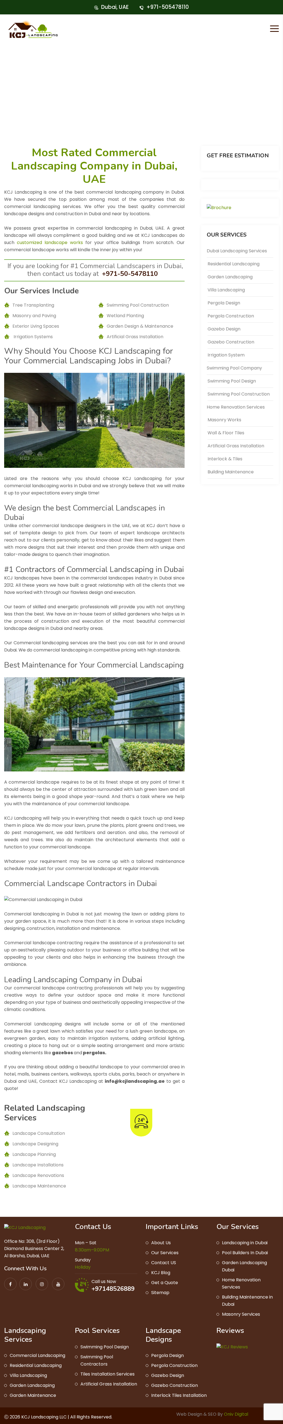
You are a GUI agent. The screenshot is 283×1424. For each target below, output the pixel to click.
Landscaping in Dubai (245, 1243)
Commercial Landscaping (37, 1355)
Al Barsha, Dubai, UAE (26, 1256)
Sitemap (160, 1292)
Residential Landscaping (234, 264)
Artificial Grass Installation (236, 446)
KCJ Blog (160, 1272)
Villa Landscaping (226, 290)
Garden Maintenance (33, 1395)
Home (175, 124)
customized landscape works (50, 242)
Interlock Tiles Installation (179, 1395)
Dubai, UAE (115, 7)
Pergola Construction (231, 316)
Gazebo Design (224, 329)
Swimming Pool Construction (239, 394)
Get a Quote (164, 1282)
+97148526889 (113, 1288)
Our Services (165, 1252)
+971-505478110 (167, 7)
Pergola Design (224, 303)
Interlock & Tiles (225, 459)
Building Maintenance (231, 472)
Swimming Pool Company (234, 368)
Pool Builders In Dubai (245, 1252)
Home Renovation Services (236, 407)
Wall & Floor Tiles (226, 433)
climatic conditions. (25, 1009)
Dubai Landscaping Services (237, 251)
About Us (161, 1243)
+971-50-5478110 (131, 273)
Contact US (163, 1262)
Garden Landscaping (230, 277)
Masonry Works (224, 420)
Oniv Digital (235, 1414)
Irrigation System (226, 355)
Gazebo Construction (231, 342)
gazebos (62, 1053)
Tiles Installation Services (107, 1374)
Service (199, 124)
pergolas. (94, 1053)
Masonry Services (241, 1314)
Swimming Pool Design (232, 381)
